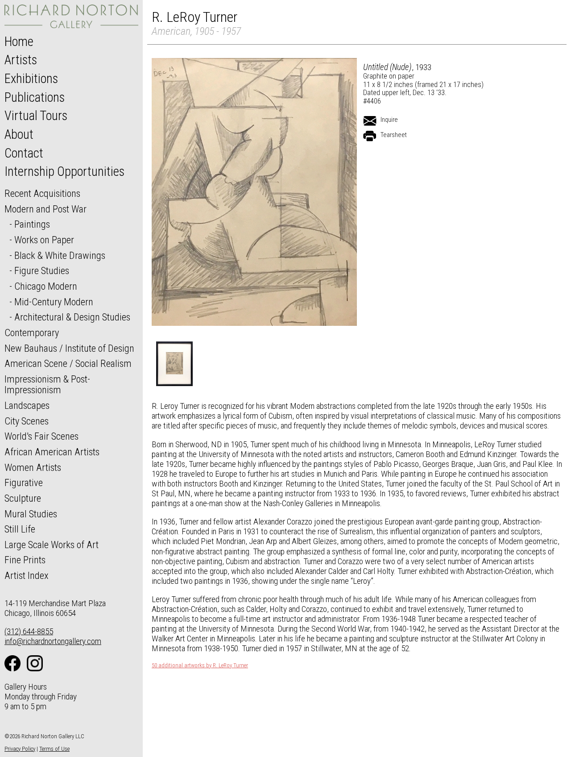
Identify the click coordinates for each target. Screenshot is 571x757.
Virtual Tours (35, 115)
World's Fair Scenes (41, 436)
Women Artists (32, 467)
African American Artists (51, 452)
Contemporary (31, 332)
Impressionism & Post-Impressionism (47, 384)
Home (18, 41)
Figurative (23, 482)
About (18, 134)
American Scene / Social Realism (68, 363)
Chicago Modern (45, 286)
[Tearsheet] (370, 136)
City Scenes (26, 421)
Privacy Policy (19, 748)
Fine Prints (25, 560)
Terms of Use (54, 748)
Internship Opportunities (64, 171)
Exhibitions (31, 78)
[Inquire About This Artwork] (370, 121)
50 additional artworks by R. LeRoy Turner (200, 665)
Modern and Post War (45, 209)
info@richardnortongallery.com (52, 641)
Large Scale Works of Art (51, 544)
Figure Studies (41, 270)
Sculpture (22, 498)
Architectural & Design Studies (72, 317)
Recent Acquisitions (42, 193)
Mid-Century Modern (53, 302)
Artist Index (26, 575)
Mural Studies (30, 514)
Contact (23, 153)
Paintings (32, 224)
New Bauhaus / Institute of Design (69, 348)
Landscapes (27, 405)
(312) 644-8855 (28, 631)
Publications (34, 97)
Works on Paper (44, 239)
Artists (20, 59)
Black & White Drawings (59, 255)
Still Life (19, 529)
